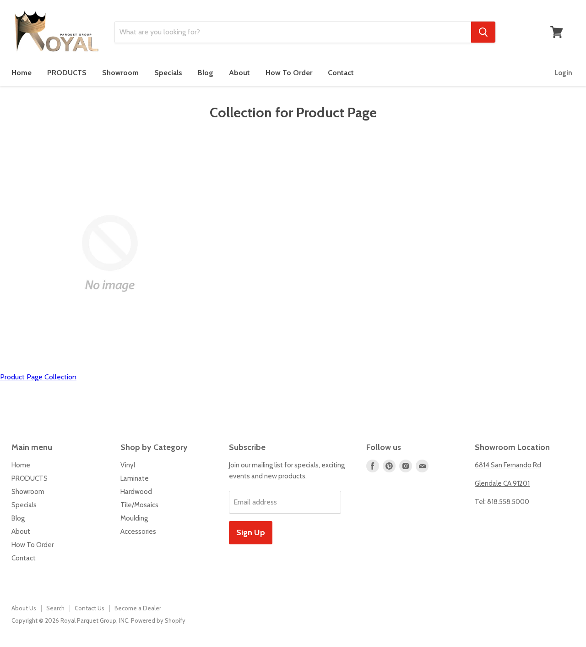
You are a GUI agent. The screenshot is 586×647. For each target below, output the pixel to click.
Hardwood (136, 492)
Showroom (120, 72)
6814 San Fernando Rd (508, 465)
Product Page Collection (38, 377)
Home (21, 72)
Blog (205, 72)
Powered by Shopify (158, 620)
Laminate (134, 478)
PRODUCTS (67, 72)
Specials (168, 72)
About (239, 72)
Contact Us (89, 608)
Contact (341, 72)
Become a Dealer (137, 608)
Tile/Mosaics (139, 505)
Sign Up (250, 532)
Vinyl (127, 465)
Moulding (134, 518)
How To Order (289, 72)
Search (55, 608)
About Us (23, 608)
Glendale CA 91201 (502, 483)
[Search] (483, 32)
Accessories (138, 531)
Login (563, 73)
